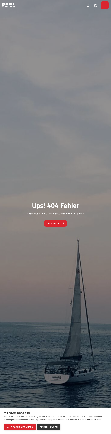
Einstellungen (49, 427)
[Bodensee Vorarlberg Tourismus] (8, 5)
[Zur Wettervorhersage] (95, 5)
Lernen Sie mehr (94, 420)
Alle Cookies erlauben (20, 427)
